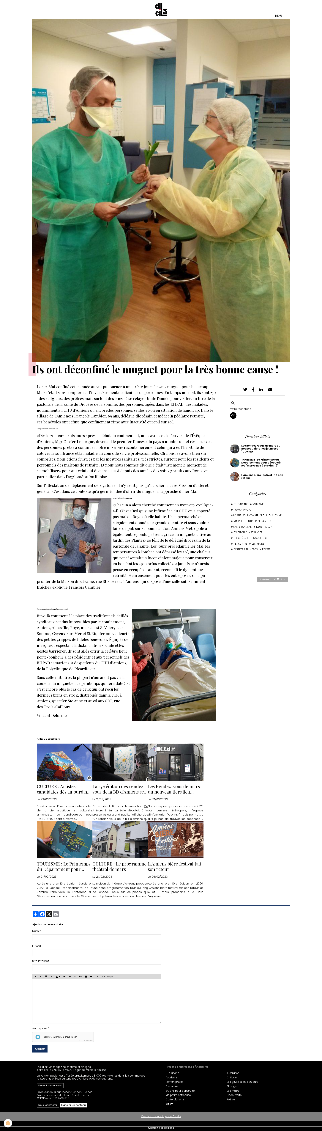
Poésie (266, 549)
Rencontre (240, 543)
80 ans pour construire (248, 515)
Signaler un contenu (73, 1105)
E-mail (36, 946)
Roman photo (242, 509)
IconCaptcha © (85, 1040)
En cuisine (275, 515)
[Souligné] (46, 976)
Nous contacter (47, 1105)
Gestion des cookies (161, 1128)
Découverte (234, 1095)
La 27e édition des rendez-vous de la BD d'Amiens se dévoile (119, 789)
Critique (232, 1077)
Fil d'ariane (241, 504)
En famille (240, 532)
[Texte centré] (69, 976)
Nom (35, 931)
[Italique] (40, 976)
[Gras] (35, 976)
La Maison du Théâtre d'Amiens (113, 883)
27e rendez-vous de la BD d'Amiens (117, 819)
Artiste (269, 521)
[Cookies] (8, 1123)
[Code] (96, 976)
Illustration (264, 526)
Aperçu (108, 976)
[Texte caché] (80, 976)
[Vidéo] (91, 976)
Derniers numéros (246, 549)
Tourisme (258, 504)
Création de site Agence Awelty (161, 1116)
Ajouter (40, 1049)
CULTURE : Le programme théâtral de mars (119, 866)
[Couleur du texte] (57, 976)
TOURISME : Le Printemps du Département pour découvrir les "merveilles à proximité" (63, 866)
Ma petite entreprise (247, 521)
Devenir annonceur (50, 1085)
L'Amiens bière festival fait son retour (174, 866)
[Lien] (75, 976)
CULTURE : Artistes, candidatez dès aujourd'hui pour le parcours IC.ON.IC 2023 (64, 789)
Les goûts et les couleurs (250, 538)
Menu (278, 15)
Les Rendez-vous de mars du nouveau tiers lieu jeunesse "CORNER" (174, 789)
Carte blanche (242, 526)
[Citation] (64, 976)
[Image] (86, 976)
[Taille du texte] (51, 976)
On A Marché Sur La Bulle (120, 808)
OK (233, 415)
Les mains (258, 543)
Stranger (256, 532)
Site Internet (40, 961)
